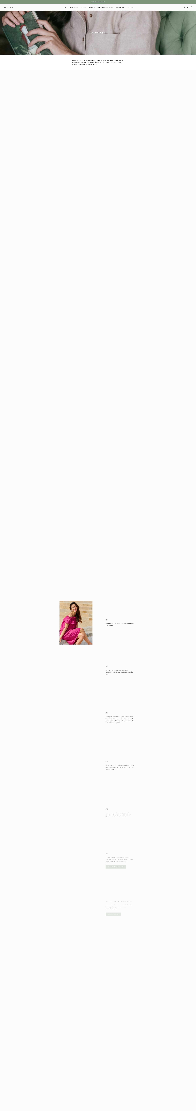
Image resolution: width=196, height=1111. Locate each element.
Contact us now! (113, 914)
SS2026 (84, 7)
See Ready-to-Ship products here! (98, 2)
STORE (64, 7)
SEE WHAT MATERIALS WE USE (116, 867)
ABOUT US (92, 7)
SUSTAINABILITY (120, 7)
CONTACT (130, 7)
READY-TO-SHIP (74, 7)
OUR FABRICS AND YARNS (105, 7)
